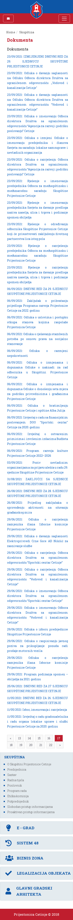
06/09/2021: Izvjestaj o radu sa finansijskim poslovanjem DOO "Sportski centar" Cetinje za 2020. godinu (37, 422)
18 (11, 745)
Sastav (11, 775)
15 (39, 738)
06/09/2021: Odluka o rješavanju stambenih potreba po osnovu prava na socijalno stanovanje (37, 339)
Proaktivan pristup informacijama (31, 812)
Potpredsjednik (18, 801)
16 (48, 738)
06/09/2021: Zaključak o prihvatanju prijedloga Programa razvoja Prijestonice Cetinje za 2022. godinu (37, 305)
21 (40, 745)
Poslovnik (14, 785)
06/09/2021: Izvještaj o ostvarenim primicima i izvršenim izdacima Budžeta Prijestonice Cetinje (37, 439)
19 (20, 745)
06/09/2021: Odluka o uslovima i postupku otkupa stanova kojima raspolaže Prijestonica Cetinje (37, 322)
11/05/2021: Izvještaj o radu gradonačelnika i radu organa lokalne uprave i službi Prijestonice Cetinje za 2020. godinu (37, 721)
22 (50, 745)
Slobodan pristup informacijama (30, 807)
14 (29, 738)
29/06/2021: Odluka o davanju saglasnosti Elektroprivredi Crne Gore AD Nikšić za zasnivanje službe (37, 541)
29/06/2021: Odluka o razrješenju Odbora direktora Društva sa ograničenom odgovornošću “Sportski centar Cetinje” (37, 557)
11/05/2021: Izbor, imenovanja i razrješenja (37, 710)
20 (30, 745)
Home (10, 32)
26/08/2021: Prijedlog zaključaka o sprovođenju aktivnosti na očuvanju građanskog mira (37, 507)
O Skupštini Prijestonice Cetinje (29, 764)
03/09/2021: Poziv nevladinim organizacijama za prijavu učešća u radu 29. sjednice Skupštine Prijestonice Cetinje (37, 467)
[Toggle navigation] (64, 19)
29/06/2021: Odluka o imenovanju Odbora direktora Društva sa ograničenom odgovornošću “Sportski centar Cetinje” (37, 596)
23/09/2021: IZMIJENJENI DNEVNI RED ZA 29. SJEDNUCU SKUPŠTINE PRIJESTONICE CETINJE (37, 61)
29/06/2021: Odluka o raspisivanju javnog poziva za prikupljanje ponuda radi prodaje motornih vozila (37, 646)
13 (19, 738)
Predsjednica (16, 769)
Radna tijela (15, 780)
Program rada (17, 791)
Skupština (26, 32)
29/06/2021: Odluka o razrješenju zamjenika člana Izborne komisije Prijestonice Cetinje (37, 524)
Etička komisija (18, 796)
